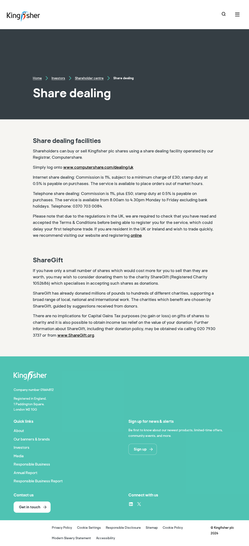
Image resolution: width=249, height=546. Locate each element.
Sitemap (152, 528)
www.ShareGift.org (75, 335)
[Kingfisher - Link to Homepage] (30, 15)
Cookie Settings (89, 528)
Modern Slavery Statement (71, 538)
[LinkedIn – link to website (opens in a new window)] (130, 504)
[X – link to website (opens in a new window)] (139, 504)
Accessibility (105, 538)
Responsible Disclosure (123, 528)
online (136, 235)
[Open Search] (224, 14)
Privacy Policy (62, 528)
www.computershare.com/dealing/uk (98, 167)
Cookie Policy (173, 528)
